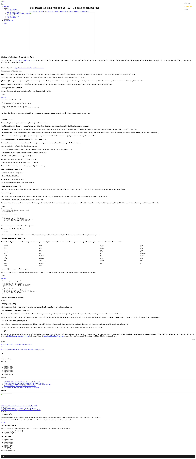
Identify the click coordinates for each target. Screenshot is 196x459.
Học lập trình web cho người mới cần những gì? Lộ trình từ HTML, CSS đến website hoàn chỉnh (27, 384)
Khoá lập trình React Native (13, 15)
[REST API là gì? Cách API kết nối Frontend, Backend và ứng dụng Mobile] (6, 404)
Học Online (6, 19)
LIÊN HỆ (3, 422)
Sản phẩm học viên (8, 20)
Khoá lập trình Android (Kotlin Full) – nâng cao (18, 13)
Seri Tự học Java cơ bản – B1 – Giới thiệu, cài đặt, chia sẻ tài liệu (16, 344)
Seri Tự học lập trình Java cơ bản (24, 60)
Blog (5, 21)
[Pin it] (4, 354)
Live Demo (3, 97)
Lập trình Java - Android (67, 11)
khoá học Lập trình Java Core (54, 336)
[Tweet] (4, 353)
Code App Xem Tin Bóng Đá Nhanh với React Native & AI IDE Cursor (21, 387)
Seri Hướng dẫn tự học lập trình (81, 11)
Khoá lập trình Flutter (12, 9)
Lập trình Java (57, 11)
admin (49, 11)
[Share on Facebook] (4, 352)
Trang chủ (6, 6)
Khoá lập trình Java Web (13, 16)
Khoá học (6, 8)
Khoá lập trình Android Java (13, 12)
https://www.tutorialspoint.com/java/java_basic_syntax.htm (29, 68)
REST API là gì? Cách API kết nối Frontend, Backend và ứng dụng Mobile (22, 381)
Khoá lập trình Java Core (13, 10)
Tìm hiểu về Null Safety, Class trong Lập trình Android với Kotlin (20, 386)
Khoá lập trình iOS (11, 17)
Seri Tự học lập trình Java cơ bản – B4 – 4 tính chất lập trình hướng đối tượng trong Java (22, 349)
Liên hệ (5, 23)
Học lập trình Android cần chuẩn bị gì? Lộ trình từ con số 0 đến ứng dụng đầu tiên (24, 383)
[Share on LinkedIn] (4, 356)
